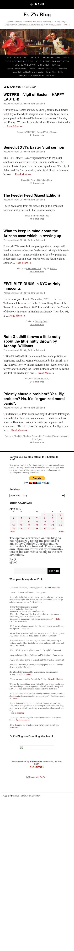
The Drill (18, 435)
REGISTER (35, 57)
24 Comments (37, 381)
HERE (57, 618)
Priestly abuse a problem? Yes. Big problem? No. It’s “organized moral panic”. (34, 398)
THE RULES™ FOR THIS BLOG (19, 61)
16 (52, 521)
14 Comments (37, 324)
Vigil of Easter (50, 131)
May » (62, 531)
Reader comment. (23, 720)
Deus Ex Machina (55, 679)
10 (60, 518)
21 (37, 524)
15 (45, 521)
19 (21, 524)
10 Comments (37, 218)
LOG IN (8, 57)
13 (29, 521)
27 (29, 528)
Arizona (53, 268)
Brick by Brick (41, 321)
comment (20, 712)
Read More (15, 126)
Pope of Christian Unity (41, 179)
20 (29, 524)
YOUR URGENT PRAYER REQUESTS (52, 61)
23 (52, 524)
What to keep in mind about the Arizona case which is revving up (32, 233)
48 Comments (37, 442)
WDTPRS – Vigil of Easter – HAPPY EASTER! (33, 97)
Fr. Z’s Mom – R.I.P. (54, 71)
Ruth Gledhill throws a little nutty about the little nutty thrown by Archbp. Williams (32, 341)
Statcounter (36, 761)
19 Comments (37, 183)
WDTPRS (30, 131)
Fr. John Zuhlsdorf (36, 103)
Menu (39, 4)
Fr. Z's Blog (37, 14)
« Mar (12, 531)
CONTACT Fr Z (21, 57)
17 (60, 521)
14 (37, 521)
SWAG (32, 68)
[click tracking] (37, 767)
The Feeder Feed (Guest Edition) (31, 195)
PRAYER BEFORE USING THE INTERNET (31, 64)
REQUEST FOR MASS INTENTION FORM (37, 75)
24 (60, 524)
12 (21, 521)
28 (37, 528)
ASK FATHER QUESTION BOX (56, 57)
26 (21, 528)
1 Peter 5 (15, 698)
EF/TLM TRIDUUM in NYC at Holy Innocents (31, 286)
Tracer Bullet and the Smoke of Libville (27, 71)
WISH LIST (56, 64)
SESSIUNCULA (33, 268)
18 (13, 524)
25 (13, 528)
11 (13, 521)
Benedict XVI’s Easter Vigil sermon (33, 147)
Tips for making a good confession (52, 68)
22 (45, 524)
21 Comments (37, 135)
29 (45, 528)
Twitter (28, 674)
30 (52, 528)
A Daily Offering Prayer (17, 68)
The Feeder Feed (41, 215)
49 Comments (37, 271)
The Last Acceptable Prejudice (37, 435)
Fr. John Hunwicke (52, 587)
